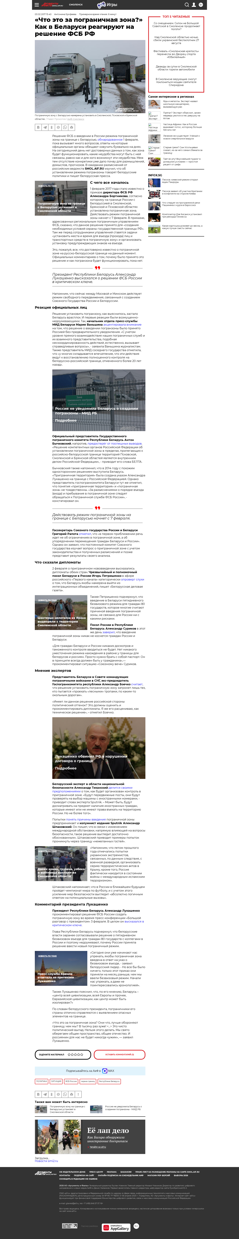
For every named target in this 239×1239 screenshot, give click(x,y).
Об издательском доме (72, 1172)
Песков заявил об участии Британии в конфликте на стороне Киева (182, 192)
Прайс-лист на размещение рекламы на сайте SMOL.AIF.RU (167, 1172)
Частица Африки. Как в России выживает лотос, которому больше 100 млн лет (182, 127)
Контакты (64, 1175)
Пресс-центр (96, 1172)
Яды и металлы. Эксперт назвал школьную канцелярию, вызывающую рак (180, 104)
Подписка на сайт (84, 1175)
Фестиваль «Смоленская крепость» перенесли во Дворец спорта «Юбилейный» (176, 54)
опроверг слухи (132, 579)
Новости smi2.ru (46, 1161)
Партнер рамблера (89, 1226)
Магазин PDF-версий (158, 1175)
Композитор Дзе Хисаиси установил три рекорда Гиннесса (182, 215)
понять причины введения (86, 819)
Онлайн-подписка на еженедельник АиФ (120, 1175)
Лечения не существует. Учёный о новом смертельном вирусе (181, 137)
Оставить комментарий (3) (119, 1054)
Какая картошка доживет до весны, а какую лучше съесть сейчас (182, 227)
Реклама (112, 1172)
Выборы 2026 (181, 1175)
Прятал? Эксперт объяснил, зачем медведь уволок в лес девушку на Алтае (182, 115)
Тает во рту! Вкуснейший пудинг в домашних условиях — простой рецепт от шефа (182, 162)
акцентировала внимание (122, 324)
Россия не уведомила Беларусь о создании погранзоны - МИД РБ (96, 410)
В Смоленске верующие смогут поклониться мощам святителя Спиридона (176, 82)
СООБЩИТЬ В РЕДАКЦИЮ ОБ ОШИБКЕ (78, 1179)
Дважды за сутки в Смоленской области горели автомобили (176, 68)
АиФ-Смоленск (75, 119)
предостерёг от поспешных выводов (115, 443)
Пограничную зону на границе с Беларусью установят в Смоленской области (67, 1109)
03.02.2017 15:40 (43, 14)
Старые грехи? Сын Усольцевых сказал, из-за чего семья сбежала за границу (182, 150)
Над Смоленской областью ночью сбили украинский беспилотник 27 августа (176, 40)
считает (137, 684)
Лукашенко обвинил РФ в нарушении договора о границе (91, 758)
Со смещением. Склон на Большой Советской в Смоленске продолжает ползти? (176, 26)
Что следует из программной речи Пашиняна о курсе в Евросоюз (181, 204)
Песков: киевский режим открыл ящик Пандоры (180, 181)
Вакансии (126, 1172)
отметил (85, 534)
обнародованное (110, 139)
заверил (109, 632)
